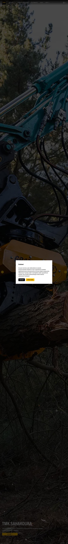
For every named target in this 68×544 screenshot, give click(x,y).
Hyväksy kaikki (30, 279)
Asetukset (21, 279)
